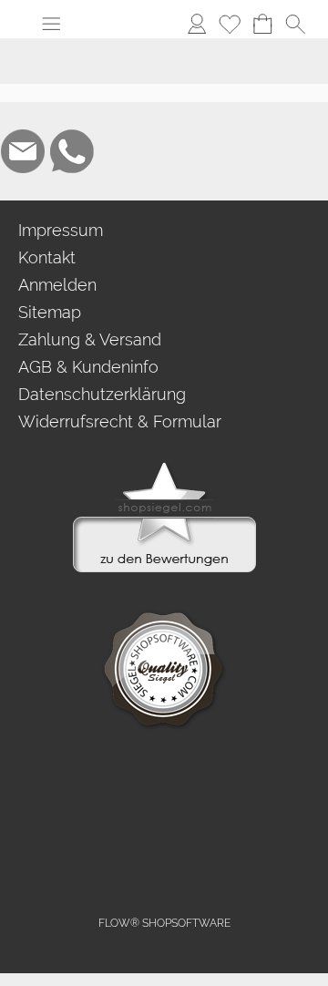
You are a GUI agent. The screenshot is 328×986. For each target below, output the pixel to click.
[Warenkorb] (262, 24)
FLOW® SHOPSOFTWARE (164, 923)
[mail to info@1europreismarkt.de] (23, 151)
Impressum (60, 230)
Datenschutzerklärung (102, 394)
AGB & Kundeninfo (88, 366)
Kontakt (47, 257)
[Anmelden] (197, 24)
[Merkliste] (229, 24)
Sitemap (49, 312)
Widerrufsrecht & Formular (119, 421)
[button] (51, 24)
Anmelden (57, 284)
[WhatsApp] (72, 151)
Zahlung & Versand (89, 339)
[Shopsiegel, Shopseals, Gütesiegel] (164, 466)
